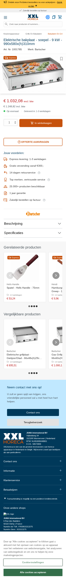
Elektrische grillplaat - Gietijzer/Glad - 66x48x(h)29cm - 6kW (24, 356)
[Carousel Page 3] (34, 306)
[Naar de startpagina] (33, 17)
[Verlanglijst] (53, 17)
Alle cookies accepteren (33, 572)
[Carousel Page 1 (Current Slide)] (29, 306)
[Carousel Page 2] (32, 306)
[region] (33, 557)
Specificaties (13, 233)
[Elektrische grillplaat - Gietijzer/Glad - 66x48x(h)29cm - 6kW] (25, 335)
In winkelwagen (43, 123)
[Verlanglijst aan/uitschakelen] (61, 59)
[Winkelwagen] (59, 17)
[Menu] (5, 17)
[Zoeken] (6, 24)
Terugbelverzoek (33, 422)
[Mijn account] (48, 17)
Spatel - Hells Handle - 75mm (23, 287)
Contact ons (33, 412)
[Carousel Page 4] (37, 306)
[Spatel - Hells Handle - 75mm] (25, 268)
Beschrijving (13, 223)
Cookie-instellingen (33, 562)
